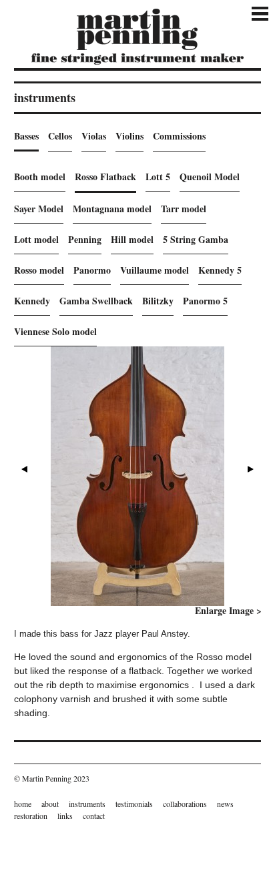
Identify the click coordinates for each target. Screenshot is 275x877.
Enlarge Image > (228, 610)
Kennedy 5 (220, 270)
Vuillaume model (154, 270)
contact (94, 815)
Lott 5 (158, 177)
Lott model (36, 239)
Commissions (179, 136)
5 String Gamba (195, 239)
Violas (93, 136)
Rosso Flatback (105, 177)
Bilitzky (158, 301)
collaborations (185, 803)
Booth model (39, 177)
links (65, 815)
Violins (129, 136)
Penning (84, 239)
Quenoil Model (210, 177)
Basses (26, 136)
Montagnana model (112, 209)
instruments (87, 803)
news (225, 803)
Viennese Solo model (55, 331)
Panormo (92, 270)
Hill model (132, 239)
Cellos (60, 136)
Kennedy (32, 301)
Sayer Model (38, 209)
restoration (30, 815)
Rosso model (39, 270)
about (50, 803)
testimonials (134, 803)
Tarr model (183, 209)
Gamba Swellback (96, 301)
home (22, 803)
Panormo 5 (205, 301)
